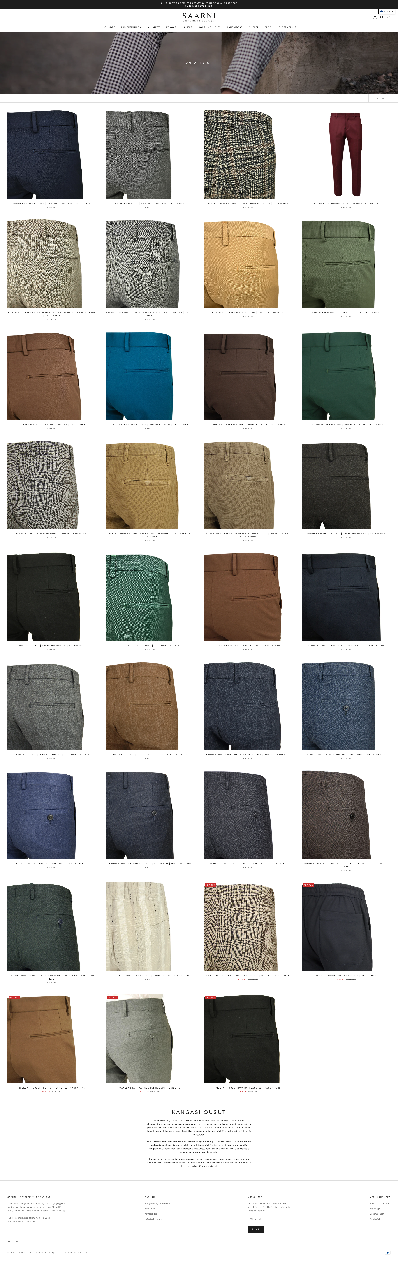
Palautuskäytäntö (153, 1218)
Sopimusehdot (377, 1213)
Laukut (187, 27)
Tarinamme (150, 1208)
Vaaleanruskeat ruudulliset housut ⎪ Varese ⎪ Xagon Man (248, 976)
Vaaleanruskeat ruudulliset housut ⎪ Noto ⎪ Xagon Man (248, 203)
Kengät (171, 27)
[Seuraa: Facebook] (9, 1241)
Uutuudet (108, 27)
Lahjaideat (235, 27)
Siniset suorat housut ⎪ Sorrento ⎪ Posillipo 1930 (52, 863)
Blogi (268, 27)
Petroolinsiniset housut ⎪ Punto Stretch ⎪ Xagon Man (150, 424)
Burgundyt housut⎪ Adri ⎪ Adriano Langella (346, 203)
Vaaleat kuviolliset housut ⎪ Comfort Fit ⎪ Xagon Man (150, 976)
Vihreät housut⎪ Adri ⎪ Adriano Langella (150, 645)
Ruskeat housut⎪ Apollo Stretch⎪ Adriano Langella (149, 754)
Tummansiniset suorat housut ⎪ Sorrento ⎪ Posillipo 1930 (150, 863)
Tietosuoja (375, 1208)
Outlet (253, 27)
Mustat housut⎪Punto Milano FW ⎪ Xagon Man (52, 645)
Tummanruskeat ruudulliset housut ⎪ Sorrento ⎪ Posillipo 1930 (346, 865)
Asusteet (154, 27)
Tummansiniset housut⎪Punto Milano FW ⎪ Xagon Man (346, 645)
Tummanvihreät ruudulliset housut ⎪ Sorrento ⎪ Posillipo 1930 (52, 977)
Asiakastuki (375, 1218)
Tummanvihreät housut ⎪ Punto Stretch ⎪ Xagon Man (346, 424)
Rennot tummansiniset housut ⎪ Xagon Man (346, 976)
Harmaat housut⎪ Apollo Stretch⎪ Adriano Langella (52, 754)
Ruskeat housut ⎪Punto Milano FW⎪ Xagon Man (51, 1088)
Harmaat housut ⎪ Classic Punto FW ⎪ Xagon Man (150, 203)
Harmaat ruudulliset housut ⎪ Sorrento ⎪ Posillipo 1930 (248, 863)
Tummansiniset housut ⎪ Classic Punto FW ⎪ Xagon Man (52, 203)
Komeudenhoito (210, 27)
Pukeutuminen (131, 27)
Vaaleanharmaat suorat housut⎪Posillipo (149, 1088)
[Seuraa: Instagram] (17, 1241)
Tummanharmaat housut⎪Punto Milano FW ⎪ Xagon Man (346, 533)
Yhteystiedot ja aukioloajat (157, 1203)
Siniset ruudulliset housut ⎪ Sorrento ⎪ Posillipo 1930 (346, 754)
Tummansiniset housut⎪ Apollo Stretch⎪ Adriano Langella (248, 754)
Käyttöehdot (151, 1213)
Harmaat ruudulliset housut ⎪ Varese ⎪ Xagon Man (51, 533)
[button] (387, 11)
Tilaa (255, 1229)
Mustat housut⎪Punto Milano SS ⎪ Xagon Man (248, 1088)
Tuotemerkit (287, 27)
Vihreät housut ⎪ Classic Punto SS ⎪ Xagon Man (346, 312)
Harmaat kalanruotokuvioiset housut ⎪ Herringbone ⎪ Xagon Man (150, 314)
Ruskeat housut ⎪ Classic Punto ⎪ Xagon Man (248, 645)
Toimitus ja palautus (379, 1203)
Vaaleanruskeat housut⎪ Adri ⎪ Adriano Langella (248, 312)
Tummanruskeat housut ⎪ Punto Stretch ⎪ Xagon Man (248, 424)
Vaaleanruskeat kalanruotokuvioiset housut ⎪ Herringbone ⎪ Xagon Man (52, 314)
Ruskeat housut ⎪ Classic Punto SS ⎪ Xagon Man (52, 424)
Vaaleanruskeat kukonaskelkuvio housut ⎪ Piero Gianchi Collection (150, 535)
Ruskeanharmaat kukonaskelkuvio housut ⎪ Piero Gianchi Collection (248, 535)
